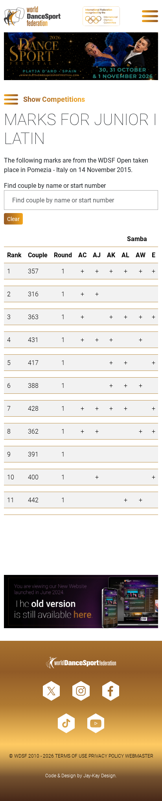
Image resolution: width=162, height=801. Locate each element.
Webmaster (139, 755)
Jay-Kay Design (99, 775)
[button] (81, 100)
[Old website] (81, 601)
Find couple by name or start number (55, 185)
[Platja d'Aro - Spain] (81, 56)
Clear (13, 219)
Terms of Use (71, 755)
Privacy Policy (106, 755)
